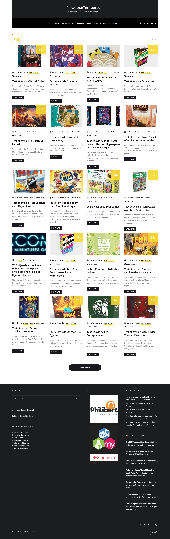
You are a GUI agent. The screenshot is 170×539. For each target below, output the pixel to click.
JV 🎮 (96, 23)
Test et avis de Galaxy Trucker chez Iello (25, 329)
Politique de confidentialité (22, 416)
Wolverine (93, 72)
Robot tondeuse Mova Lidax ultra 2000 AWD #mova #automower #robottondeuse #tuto (140, 473)
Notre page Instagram (20, 435)
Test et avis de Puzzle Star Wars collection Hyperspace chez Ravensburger (103, 144)
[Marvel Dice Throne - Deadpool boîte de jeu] (141, 307)
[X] (144, 23)
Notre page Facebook (20, 432)
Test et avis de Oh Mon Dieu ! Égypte (66, 333)
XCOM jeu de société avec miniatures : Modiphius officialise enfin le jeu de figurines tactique (27, 270)
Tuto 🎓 (103, 23)
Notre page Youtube (20, 440)
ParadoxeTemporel (83, 7)
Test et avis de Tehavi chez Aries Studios (102, 79)
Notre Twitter (17, 438)
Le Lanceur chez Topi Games (103, 206)
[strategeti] (66, 116)
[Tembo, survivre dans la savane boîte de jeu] (141, 244)
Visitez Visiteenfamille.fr (21, 448)
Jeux (30, 72)
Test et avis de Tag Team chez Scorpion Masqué (64, 204)
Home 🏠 (56, 23)
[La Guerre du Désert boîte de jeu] (29, 116)
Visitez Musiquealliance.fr (22, 445)
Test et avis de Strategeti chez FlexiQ (64, 138)
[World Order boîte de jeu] (29, 56)
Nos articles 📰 (68, 23)
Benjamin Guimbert (21, 72)
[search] (77, 399)
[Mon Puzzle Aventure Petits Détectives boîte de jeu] (141, 181)
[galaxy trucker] (29, 307)
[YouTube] (152, 23)
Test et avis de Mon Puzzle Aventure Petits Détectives (139, 208)
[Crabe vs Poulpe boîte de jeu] (66, 56)
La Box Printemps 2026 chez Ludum (103, 270)
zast (16, 260)
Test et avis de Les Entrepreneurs (97, 333)
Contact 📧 (113, 23)
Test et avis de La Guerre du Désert (28, 142)
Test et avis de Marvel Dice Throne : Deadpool (139, 333)
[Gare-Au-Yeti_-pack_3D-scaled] (141, 56)
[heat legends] (29, 181)
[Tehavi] (103, 56)
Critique (36, 72)
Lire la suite (18, 97)
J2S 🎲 (89, 23)
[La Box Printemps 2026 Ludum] (103, 244)
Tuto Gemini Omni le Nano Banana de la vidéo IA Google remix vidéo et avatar (142, 485)
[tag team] (66, 181)
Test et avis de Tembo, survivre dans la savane (137, 270)
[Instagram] (148, 23)
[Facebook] (140, 23)
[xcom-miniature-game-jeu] (29, 244)
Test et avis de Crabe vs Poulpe (63, 83)
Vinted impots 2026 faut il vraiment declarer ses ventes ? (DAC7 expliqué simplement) (141, 506)
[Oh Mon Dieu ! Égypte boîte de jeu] (66, 307)
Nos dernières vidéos (137, 436)
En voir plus (85, 367)
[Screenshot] (103, 116)
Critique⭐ (80, 23)
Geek (112, 132)
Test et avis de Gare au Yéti (139, 81)
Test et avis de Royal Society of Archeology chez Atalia (141, 138)
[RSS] (152, 525)
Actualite (107, 132)
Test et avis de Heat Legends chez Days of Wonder (28, 204)
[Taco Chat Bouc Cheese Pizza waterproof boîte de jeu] (66, 244)
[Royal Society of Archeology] (141, 116)
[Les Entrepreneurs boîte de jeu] (103, 307)
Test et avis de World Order (28, 81)
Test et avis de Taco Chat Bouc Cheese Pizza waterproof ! (64, 272)
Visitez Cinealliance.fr (20, 443)
